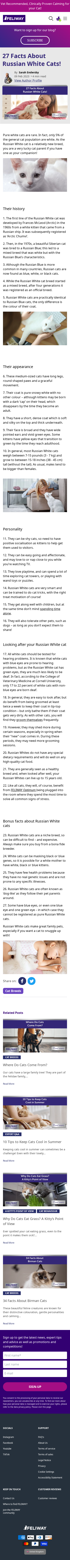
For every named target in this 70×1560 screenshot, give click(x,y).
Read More (8, 1083)
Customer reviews (47, 1498)
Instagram (8, 1437)
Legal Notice (44, 1460)
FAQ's (41, 1437)
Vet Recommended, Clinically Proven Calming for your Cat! (35, 6)
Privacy (42, 1466)
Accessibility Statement (50, 1477)
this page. (47, 1407)
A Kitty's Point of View (19, 1211)
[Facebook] (22, 981)
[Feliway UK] (22, 18)
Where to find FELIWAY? (15, 1504)
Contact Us (8, 1498)
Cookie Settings (46, 1471)
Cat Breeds (13, 991)
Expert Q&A (12, 1134)
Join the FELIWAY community (11, 1511)
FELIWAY (17, 790)
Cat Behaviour (48, 1211)
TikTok (6, 1454)
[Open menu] (65, 18)
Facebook (8, 1442)
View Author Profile (28, 80)
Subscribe (35, 40)
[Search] (51, 18)
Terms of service (46, 1448)
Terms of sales (45, 1454)
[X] (31, 981)
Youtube (7, 1448)
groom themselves (29, 720)
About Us (43, 1442)
